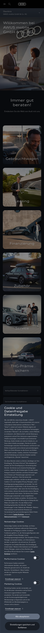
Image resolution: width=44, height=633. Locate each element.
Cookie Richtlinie (18, 514)
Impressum (25, 516)
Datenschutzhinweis (10, 516)
